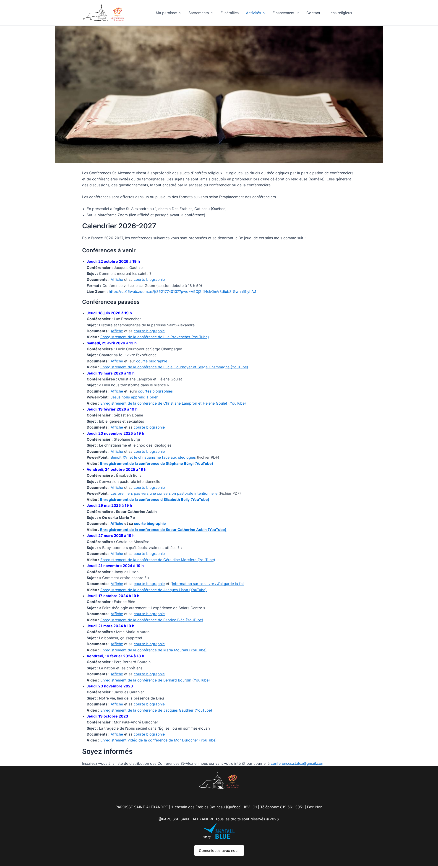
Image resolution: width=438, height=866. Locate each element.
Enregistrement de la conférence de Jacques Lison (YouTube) (153, 590)
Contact (313, 12)
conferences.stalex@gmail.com (297, 763)
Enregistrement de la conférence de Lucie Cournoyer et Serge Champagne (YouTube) (174, 367)
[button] (179, 13)
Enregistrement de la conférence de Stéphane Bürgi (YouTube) (156, 463)
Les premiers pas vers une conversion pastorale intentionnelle (164, 493)
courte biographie (149, 279)
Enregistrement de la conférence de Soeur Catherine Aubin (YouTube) (163, 529)
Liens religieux (340, 12)
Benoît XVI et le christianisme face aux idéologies (153, 457)
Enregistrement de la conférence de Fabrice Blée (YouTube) (151, 620)
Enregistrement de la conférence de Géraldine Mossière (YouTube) (157, 559)
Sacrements (198, 12)
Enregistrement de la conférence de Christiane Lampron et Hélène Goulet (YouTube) (173, 403)
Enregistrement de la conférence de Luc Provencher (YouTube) (154, 337)
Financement (284, 12)
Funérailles (230, 12)
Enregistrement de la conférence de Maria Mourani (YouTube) (153, 650)
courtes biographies (155, 391)
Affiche (117, 279)
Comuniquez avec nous (219, 850)
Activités (253, 12)
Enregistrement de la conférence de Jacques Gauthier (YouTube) (156, 710)
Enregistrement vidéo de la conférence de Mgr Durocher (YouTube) (158, 740)
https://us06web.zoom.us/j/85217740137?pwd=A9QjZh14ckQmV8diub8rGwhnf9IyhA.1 (182, 291)
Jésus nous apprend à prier (134, 397)
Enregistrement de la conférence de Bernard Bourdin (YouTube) (155, 680)
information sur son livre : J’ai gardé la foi (208, 583)
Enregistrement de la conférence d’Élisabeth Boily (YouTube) (154, 499)
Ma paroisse (166, 12)
